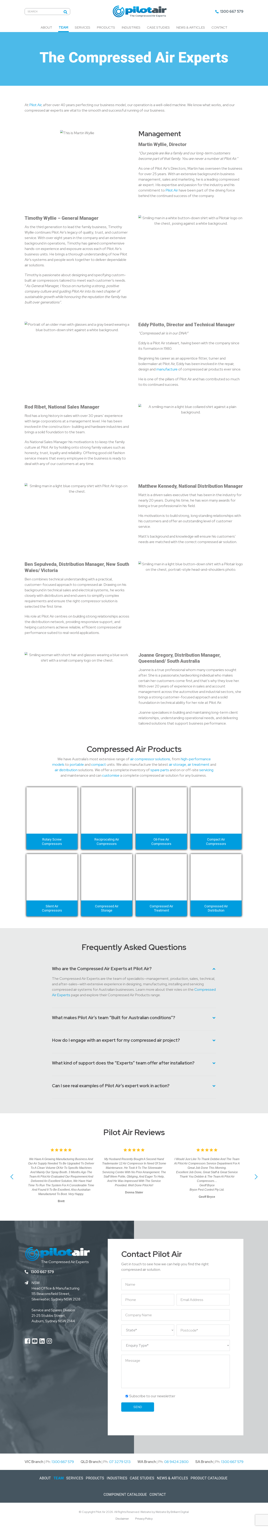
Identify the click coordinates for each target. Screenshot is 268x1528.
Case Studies (158, 27)
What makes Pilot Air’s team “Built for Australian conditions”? (113, 1017)
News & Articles (190, 27)
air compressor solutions (150, 759)
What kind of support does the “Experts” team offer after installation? (123, 1063)
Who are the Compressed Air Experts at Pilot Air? (102, 968)
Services (82, 27)
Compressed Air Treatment (161, 908)
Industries (131, 27)
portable (77, 764)
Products (106, 27)
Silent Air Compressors (52, 908)
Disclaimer (122, 1519)
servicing (206, 770)
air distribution (66, 770)
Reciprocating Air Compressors (106, 841)
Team (63, 27)
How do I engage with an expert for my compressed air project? (116, 1040)
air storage (177, 764)
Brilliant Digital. (180, 1512)
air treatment (198, 764)
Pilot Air (35, 104)
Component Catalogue (125, 1494)
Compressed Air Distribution (216, 908)
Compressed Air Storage (107, 908)
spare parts (159, 770)
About (46, 27)
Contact (219, 27)
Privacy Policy (144, 1519)
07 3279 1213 (120, 1461)
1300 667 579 (231, 11)
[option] (51, 854)
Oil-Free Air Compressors (161, 841)
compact (98, 764)
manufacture (167, 369)
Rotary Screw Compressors (52, 841)
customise (110, 775)
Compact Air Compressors (216, 841)
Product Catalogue (209, 1478)
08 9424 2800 (176, 1461)
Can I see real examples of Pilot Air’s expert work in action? (111, 1086)
